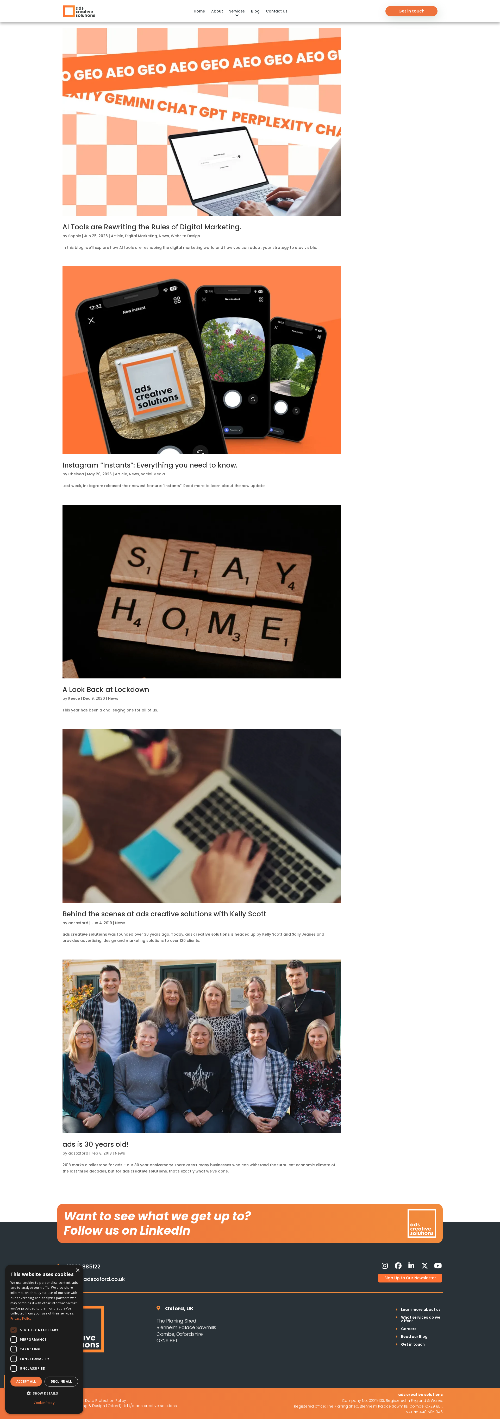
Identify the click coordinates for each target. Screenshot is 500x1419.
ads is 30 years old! (96, 1144)
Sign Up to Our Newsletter (410, 1278)
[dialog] (44, 1339)
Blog (255, 11)
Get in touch (411, 11)
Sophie (74, 235)
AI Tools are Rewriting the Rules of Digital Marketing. (152, 227)
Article (117, 235)
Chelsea (76, 474)
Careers (408, 1329)
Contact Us (277, 11)
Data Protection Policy (105, 1400)
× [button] (77, 1270)
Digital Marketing (141, 235)
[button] (44, 1393)
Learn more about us (421, 1310)
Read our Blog (414, 1337)
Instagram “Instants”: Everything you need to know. (150, 465)
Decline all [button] (61, 1381)
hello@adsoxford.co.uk (95, 1279)
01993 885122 (83, 1266)
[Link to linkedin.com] (411, 1266)
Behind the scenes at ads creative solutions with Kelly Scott (164, 914)
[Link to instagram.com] (385, 1266)
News (164, 235)
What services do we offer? (420, 1320)
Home (199, 11)
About (217, 11)
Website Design (185, 235)
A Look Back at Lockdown (106, 689)
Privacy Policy (20, 1318)
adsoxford (78, 922)
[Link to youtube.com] (438, 1266)
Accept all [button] (26, 1381)
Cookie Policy (44, 1402)
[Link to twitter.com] (424, 1266)
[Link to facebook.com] (398, 1266)
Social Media (153, 474)
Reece (74, 698)
